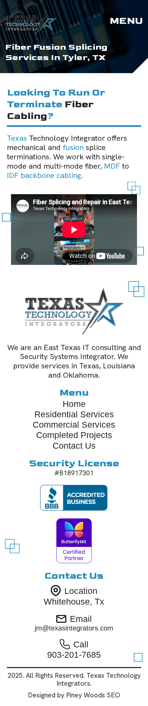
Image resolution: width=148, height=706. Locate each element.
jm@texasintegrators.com (74, 628)
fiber (79, 104)
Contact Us (74, 445)
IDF (13, 175)
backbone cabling (51, 175)
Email (81, 619)
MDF (112, 166)
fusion (73, 147)
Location (80, 591)
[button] (126, 21)
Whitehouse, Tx (74, 601)
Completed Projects (74, 435)
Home (74, 404)
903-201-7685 (74, 654)
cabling (27, 116)
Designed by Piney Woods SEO (74, 695)
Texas (17, 138)
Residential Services (74, 414)
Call (80, 644)
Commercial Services (74, 424)
